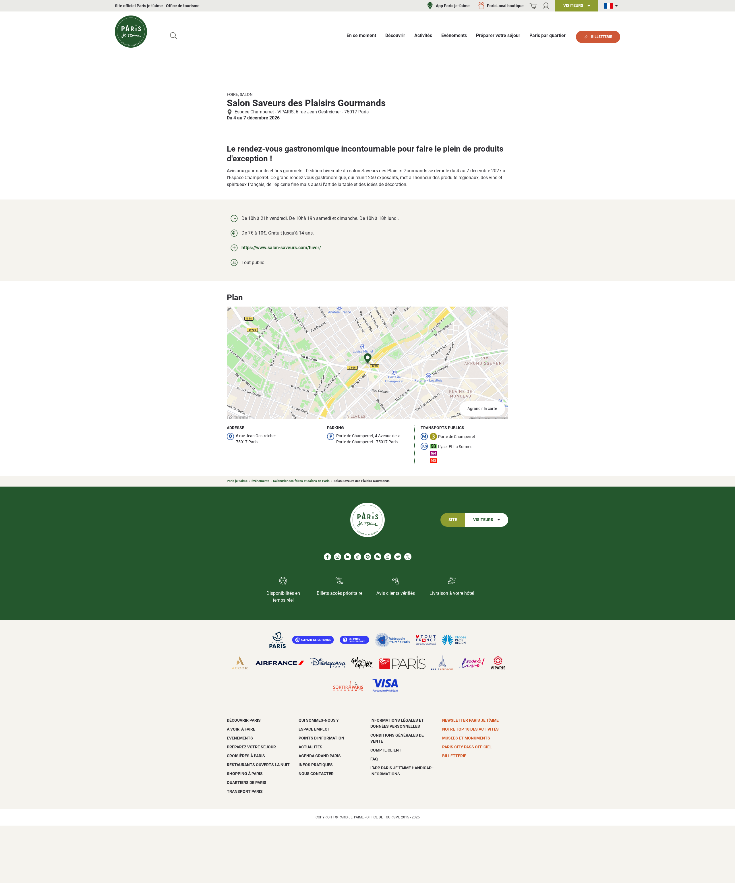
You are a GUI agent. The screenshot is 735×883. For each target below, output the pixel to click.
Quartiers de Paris (246, 782)
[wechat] (377, 556)
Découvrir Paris (244, 720)
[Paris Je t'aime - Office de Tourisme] (131, 32)
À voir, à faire (241, 729)
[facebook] (327, 556)
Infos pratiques (316, 764)
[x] (407, 556)
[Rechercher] (173, 35)
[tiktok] (357, 556)
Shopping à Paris (245, 773)
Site (452, 519)
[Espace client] (546, 5)
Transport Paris (245, 791)
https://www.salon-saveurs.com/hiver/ (281, 247)
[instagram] (337, 556)
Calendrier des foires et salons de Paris (301, 481)
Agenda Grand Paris (320, 756)
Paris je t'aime (237, 481)
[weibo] (397, 556)
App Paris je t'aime (453, 5)
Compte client (385, 750)
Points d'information (321, 738)
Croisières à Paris (246, 756)
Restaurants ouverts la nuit (258, 764)
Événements (260, 481)
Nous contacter (316, 773)
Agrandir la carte (482, 408)
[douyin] (387, 556)
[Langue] (612, 6)
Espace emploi (314, 729)
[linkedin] (347, 556)
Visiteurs (483, 519)
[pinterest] (367, 556)
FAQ (374, 759)
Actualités (310, 747)
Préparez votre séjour (251, 747)
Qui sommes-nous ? (319, 720)
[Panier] (533, 5)
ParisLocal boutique (505, 5)
